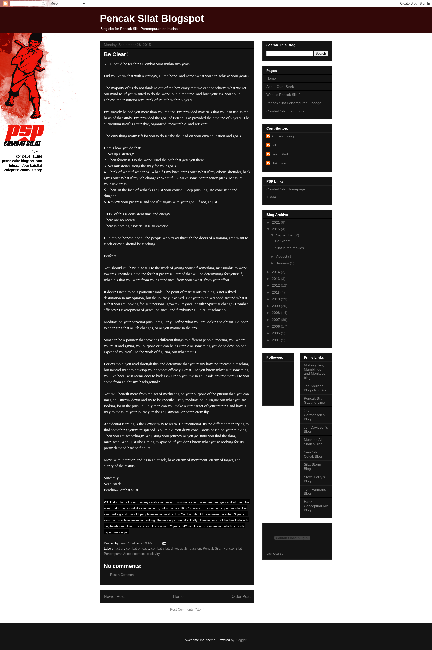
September (285, 235)
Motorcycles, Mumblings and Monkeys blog (314, 371)
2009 (276, 306)
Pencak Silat (212, 548)
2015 (276, 229)
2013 (276, 279)
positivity (153, 554)
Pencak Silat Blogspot (152, 18)
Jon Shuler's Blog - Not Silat (316, 388)
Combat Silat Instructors (285, 111)
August (282, 256)
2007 (276, 320)
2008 (276, 313)
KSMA (271, 197)
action (120, 548)
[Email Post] (164, 543)
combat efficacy (137, 548)
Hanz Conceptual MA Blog (316, 506)
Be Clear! (282, 241)
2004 (276, 340)
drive (174, 548)
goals (184, 548)
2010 (276, 299)
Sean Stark (280, 154)
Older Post (241, 596)
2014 (276, 272)
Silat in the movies (289, 248)
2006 (276, 326)
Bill (274, 145)
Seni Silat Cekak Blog (313, 454)
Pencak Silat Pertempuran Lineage (294, 103)
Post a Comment (122, 575)
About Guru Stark (280, 87)
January (283, 263)
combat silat (160, 548)
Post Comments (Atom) (187, 610)
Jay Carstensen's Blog (314, 415)
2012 (276, 286)
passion (195, 548)
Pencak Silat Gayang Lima (314, 400)
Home (178, 596)
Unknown (279, 163)
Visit (275, 554)
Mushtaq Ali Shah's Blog (313, 442)
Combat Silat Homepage (285, 189)
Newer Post (114, 596)
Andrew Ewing (283, 136)
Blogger (241, 640)
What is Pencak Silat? (283, 95)
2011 (276, 292)
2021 (276, 222)
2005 (276, 333)
